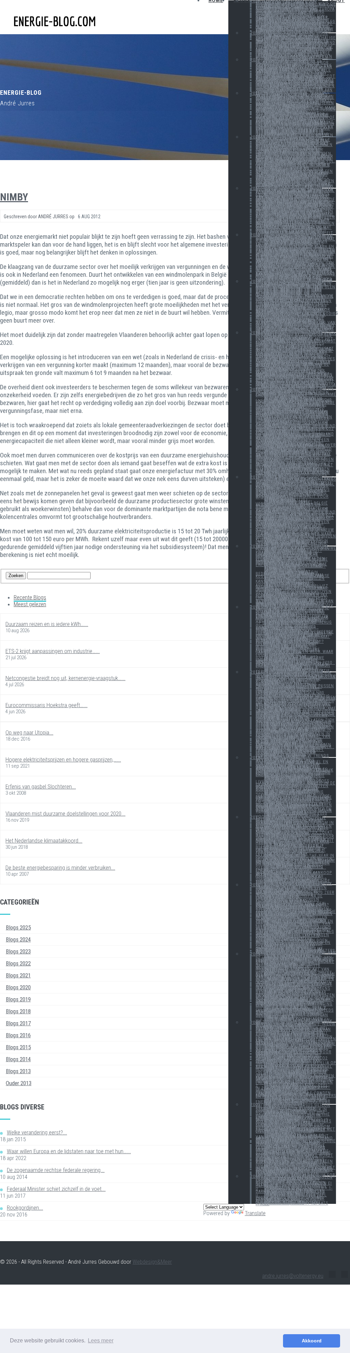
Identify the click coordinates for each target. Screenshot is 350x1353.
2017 (255, 389)
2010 (255, 885)
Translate (255, 1213)
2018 (255, 332)
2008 (255, 1022)
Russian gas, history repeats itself (292, 1203)
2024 (255, 59)
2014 (255, 607)
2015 (255, 546)
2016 (255, 477)
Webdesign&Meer (152, 1261)
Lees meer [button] (100, 1340)
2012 (255, 757)
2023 (255, 93)
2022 (255, 137)
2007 (255, 1104)
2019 (255, 281)
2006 (255, 1176)
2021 (255, 188)
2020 (255, 235)
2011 (255, 817)
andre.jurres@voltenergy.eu (292, 1275)
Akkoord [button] (312, 1340)
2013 (255, 672)
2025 (255, 33)
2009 (255, 954)
